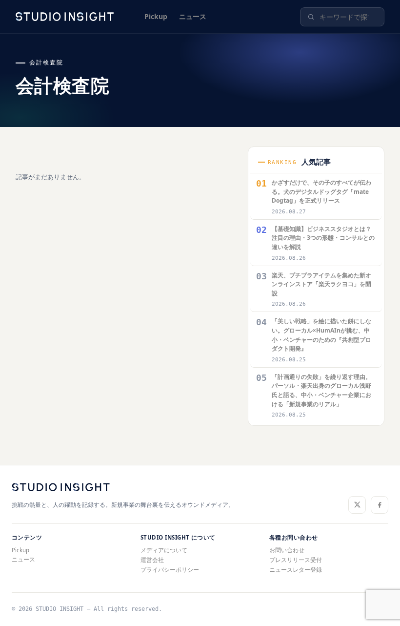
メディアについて (163, 550)
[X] (357, 505)
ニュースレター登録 (295, 569)
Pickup (155, 16)
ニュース (192, 16)
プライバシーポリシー (169, 569)
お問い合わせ (286, 550)
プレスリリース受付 (295, 559)
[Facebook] (379, 505)
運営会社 (152, 559)
